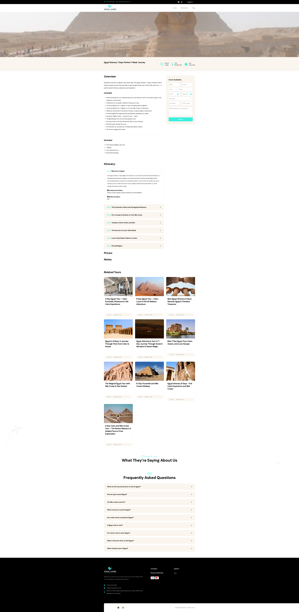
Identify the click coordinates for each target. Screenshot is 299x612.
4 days (109, 315)
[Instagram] (181, 2)
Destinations (184, 8)
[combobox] (173, 89)
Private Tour (117, 315)
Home (174, 8)
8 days (109, 397)
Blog (193, 8)
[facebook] (178, 2)
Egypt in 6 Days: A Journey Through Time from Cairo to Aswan (117, 344)
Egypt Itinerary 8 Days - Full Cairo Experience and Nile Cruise (179, 386)
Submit (180, 119)
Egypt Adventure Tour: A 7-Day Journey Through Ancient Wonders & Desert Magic (149, 344)
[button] (10, 34)
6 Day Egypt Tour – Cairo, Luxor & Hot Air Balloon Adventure (147, 301)
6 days (140, 315)
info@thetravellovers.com (124, 1)
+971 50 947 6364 (110, 1)
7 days (140, 357)
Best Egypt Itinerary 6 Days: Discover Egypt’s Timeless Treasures (179, 301)
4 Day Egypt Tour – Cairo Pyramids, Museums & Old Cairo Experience (116, 301)
